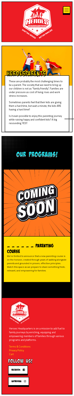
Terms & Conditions (20, 346)
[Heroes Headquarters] (37, 21)
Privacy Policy (16, 350)
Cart (11, 354)
